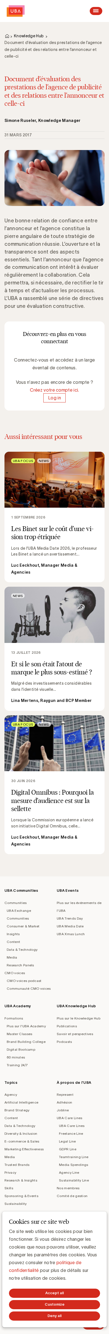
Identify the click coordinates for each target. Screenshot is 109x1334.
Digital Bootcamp (21, 1049)
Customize (55, 1304)
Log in (54, 397)
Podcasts (64, 1041)
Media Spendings (73, 1164)
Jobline (63, 1110)
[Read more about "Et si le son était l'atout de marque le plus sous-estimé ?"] (54, 649)
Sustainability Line (74, 1180)
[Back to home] (16, 11)
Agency (10, 1094)
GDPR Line (67, 1149)
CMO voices (14, 973)
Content (13, 942)
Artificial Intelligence (21, 1102)
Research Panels (20, 965)
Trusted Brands (16, 1164)
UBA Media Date (70, 926)
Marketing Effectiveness (24, 1149)
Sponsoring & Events (21, 1196)
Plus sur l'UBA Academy (26, 1026)
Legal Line (67, 1141)
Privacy (10, 1172)
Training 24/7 (17, 1065)
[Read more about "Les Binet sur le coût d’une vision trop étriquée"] (54, 517)
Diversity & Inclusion (20, 1133)
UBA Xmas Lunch (71, 934)
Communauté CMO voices (29, 988)
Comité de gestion (72, 1196)
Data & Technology (22, 949)
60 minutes (16, 1057)
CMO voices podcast (24, 980)
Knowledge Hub (29, 36)
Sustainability (15, 1203)
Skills (8, 1188)
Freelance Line (71, 1133)
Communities (15, 903)
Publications (67, 1026)
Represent (65, 1094)
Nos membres (68, 1188)
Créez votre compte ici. (54, 389)
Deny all (54, 1316)
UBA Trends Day (70, 918)
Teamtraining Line (73, 1157)
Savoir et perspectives (75, 1034)
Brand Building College (26, 1041)
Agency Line (69, 1172)
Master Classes (19, 1034)
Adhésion (64, 1102)
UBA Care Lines (69, 1118)
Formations (13, 1018)
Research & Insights (20, 1180)
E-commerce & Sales (21, 1141)
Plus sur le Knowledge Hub (78, 1018)
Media (12, 957)
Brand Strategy (16, 1110)
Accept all (54, 1293)
